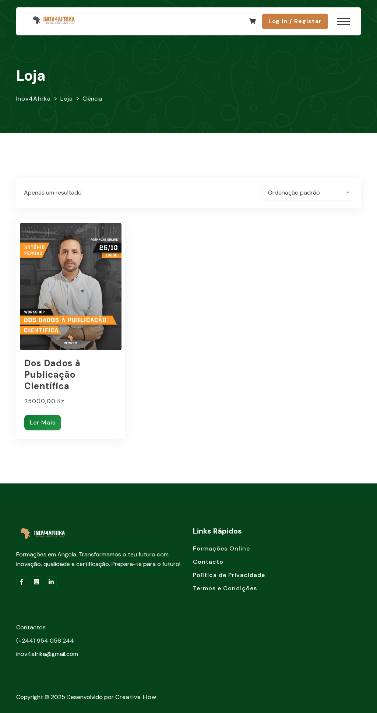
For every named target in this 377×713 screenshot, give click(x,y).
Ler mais (43, 422)
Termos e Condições (225, 588)
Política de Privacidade (229, 575)
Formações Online (221, 548)
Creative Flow (135, 697)
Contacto (208, 562)
